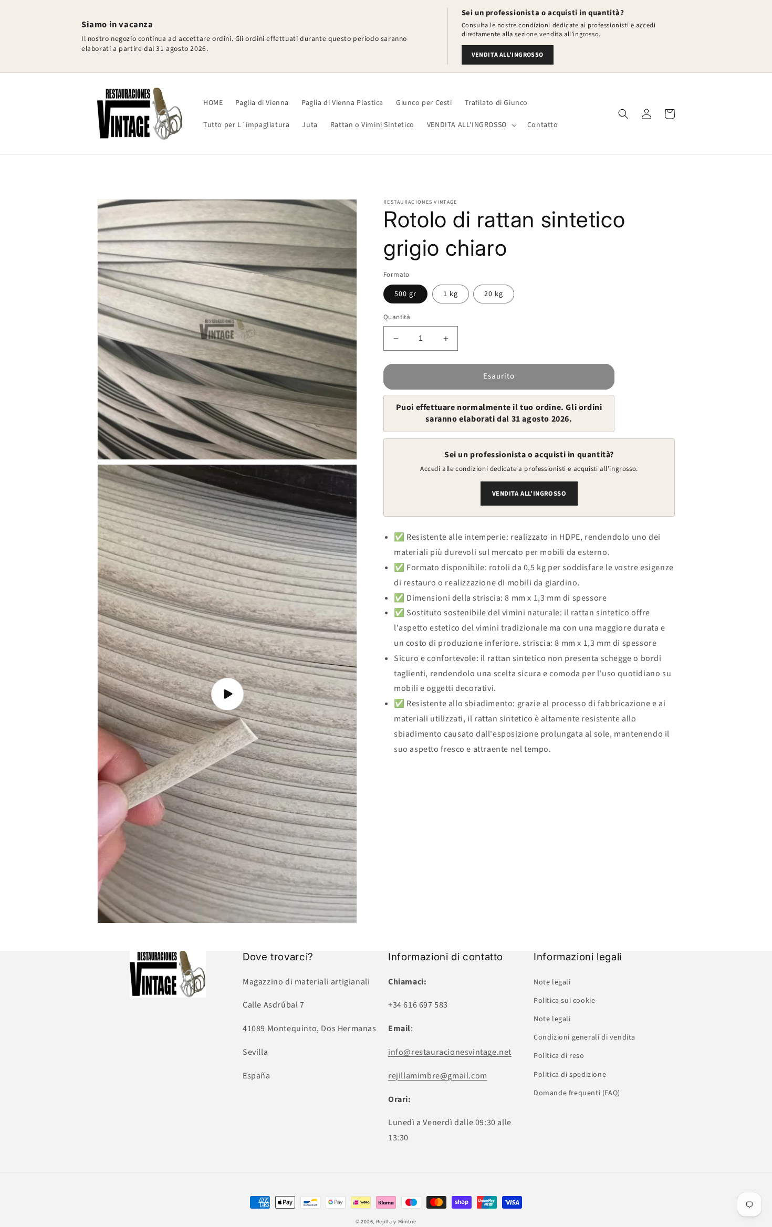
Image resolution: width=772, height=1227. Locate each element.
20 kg (493, 294)
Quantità (396, 317)
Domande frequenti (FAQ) (577, 1093)
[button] (471, 125)
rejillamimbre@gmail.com (437, 1076)
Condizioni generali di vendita (584, 1037)
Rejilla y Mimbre (396, 1221)
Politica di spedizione (570, 1074)
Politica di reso (559, 1056)
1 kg (450, 294)
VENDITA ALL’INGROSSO (508, 54)
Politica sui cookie (564, 1000)
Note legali (552, 982)
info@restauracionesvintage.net (450, 1052)
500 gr (405, 294)
